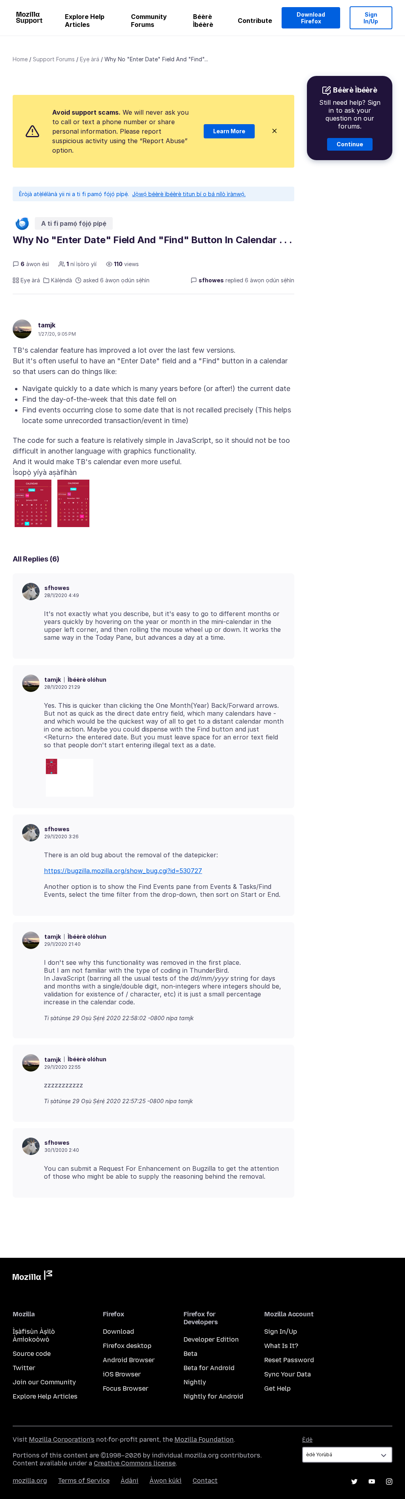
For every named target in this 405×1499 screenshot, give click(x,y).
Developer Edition (211, 1339)
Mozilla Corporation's (62, 1439)
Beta (190, 1353)
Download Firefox (311, 18)
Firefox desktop (127, 1346)
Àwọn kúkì (166, 1480)
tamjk (46, 325)
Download (118, 1331)
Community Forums (149, 20)
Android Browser (129, 1360)
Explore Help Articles (84, 20)
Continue (350, 144)
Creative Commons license (135, 1463)
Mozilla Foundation (204, 1439)
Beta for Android (209, 1368)
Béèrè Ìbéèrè (203, 20)
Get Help (277, 1388)
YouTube (372, 1481)
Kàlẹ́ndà (61, 280)
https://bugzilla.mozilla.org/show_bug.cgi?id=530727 (123, 871)
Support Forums (54, 59)
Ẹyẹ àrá (89, 59)
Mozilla (32, 1276)
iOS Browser (122, 1374)
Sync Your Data (287, 1374)
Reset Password (289, 1360)
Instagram (389, 1481)
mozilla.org (30, 1480)
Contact (205, 1480)
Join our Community (44, 1382)
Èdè (307, 1440)
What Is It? (281, 1346)
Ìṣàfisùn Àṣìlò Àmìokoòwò (34, 1335)
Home (20, 59)
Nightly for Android (213, 1396)
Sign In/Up (370, 18)
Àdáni (129, 1480)
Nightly (195, 1382)
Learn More (229, 131)
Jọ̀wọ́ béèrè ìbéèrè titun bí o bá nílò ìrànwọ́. (189, 194)
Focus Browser (125, 1388)
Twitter (24, 1368)
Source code (32, 1353)
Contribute (255, 21)
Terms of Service (84, 1480)
